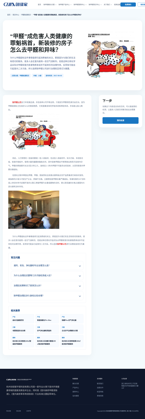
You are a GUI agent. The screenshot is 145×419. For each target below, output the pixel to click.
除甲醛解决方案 (49, 4)
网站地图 (8, 411)
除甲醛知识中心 (94, 4)
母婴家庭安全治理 (19, 329)
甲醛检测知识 (26, 15)
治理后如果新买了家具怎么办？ (28, 285)
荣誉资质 (100, 396)
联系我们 (100, 383)
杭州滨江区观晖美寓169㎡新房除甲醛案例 (71, 341)
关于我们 (107, 4)
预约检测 (120, 120)
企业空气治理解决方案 (70, 329)
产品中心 (75, 388)
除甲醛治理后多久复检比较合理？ (29, 296)
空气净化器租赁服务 (44, 329)
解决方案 (75, 383)
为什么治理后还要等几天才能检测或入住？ (33, 275)
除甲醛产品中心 (64, 4)
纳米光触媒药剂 (18, 318)
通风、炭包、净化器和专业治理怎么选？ (32, 265)
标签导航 (100, 392)
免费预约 (128, 4)
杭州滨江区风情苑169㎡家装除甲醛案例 (22, 341)
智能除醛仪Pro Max (44, 318)
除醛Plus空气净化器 (69, 318)
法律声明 (28, 411)
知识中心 (16, 15)
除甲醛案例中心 (79, 4)
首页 (39, 4)
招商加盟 (117, 4)
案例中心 (75, 392)
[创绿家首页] (18, 4)
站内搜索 (75, 396)
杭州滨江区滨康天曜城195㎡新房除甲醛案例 (46, 341)
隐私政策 (18, 411)
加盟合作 (100, 388)
